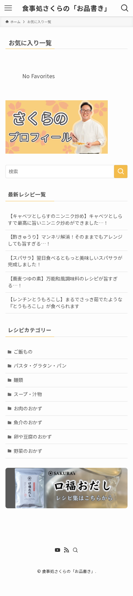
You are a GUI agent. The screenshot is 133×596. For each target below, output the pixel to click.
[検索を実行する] (121, 171)
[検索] (75, 550)
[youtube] (57, 550)
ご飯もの (23, 351)
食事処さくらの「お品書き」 (66, 8)
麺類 (18, 379)
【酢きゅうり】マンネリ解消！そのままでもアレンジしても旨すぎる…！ (65, 240)
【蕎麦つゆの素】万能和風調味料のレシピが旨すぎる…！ (63, 282)
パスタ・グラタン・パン (40, 365)
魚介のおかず (28, 422)
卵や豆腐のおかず (33, 436)
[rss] (66, 550)
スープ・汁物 (28, 394)
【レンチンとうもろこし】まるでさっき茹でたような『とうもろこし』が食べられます (65, 302)
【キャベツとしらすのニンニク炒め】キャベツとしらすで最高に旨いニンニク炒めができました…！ (65, 219)
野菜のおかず (28, 450)
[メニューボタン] (8, 8)
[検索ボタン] (125, 8)
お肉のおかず (28, 408)
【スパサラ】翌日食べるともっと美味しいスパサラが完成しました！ (65, 261)
